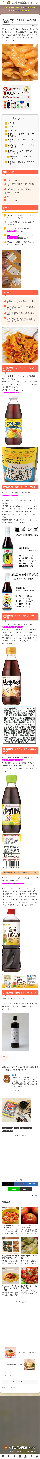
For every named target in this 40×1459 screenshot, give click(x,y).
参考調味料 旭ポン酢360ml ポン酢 (20, 141)
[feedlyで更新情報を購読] (15, 1090)
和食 (5, 1128)
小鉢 (17, 1128)
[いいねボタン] (4, 1056)
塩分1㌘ (24, 1128)
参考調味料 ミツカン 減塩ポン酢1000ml (20, 157)
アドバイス (12, 130)
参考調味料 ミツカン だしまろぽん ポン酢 (21, 146)
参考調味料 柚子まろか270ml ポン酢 (21, 163)
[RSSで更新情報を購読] (18, 1090)
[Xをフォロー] (13, 1090)
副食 (30, 1128)
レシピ (11, 1128)
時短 (12, 1131)
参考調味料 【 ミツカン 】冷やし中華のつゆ (21, 135)
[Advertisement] (20, 1156)
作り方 (10, 127)
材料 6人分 (12, 123)
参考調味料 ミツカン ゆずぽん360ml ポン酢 (20, 152)
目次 (15, 118)
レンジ (5, 1131)
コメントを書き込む (20, 1382)
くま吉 (14, 1075)
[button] (26, 1189)
